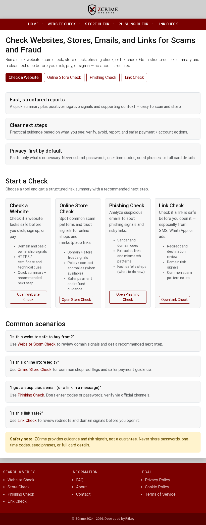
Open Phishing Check (127, 297)
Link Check (168, 24)
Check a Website (24, 77)
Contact (83, 494)
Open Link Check (174, 300)
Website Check (62, 24)
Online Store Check (64, 77)
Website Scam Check (37, 344)
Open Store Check (76, 300)
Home (33, 24)
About (81, 487)
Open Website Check (28, 297)
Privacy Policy (157, 480)
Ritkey (129, 518)
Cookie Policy (157, 487)
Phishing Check (133, 24)
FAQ (79, 480)
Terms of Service (160, 494)
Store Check (97, 24)
